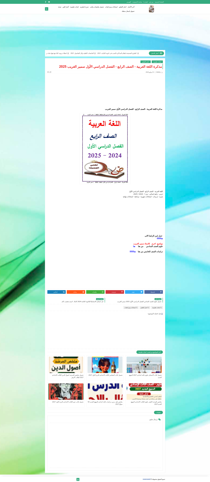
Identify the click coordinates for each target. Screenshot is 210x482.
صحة (59, 7)
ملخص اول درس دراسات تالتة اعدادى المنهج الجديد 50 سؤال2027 (105, 403)
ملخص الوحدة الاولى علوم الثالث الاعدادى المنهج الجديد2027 (146, 403)
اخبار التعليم (122, 7)
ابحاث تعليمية (74, 7)
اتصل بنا (146, 2)
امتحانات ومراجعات (111, 7)
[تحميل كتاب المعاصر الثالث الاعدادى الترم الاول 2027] (105, 365)
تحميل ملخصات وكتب (97, 7)
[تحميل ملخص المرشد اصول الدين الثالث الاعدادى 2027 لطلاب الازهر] (65, 365)
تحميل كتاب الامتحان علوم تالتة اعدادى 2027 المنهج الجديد (145, 376)
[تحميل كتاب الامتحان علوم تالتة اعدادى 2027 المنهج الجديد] (144, 365)
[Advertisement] (105, 33)
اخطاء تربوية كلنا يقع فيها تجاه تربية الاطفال (71, 53)
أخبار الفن (66, 7)
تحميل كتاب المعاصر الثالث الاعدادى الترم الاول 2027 (105, 375)
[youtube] (49, 1)
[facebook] (45, 1)
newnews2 (146, 479)
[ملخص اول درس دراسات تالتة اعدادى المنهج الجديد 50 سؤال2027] (105, 391)
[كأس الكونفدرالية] (60, 479)
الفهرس (129, 2)
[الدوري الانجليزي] (56, 479)
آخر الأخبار (131, 7)
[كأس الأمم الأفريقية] (70, 479)
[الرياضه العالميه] (53, 479)
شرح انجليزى (84, 7)
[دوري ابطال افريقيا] (63, 479)
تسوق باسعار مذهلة (128, 11)
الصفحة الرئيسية (159, 2)
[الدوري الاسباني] (46, 479)
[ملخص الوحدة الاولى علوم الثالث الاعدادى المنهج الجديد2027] (144, 391)
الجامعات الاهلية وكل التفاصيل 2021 (100, 53)
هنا (134, 246)
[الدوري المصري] (49, 479)
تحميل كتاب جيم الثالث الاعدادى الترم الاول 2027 (67, 402)
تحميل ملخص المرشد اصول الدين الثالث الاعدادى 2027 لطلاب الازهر (67, 376)
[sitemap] (77, 479)
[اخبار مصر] (74, 479)
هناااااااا (160, 238)
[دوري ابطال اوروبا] (67, 479)
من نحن (151, 2)
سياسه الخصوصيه (137, 2)
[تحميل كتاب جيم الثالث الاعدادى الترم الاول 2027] (65, 391)
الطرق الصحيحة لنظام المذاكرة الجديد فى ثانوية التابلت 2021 (135, 53)
